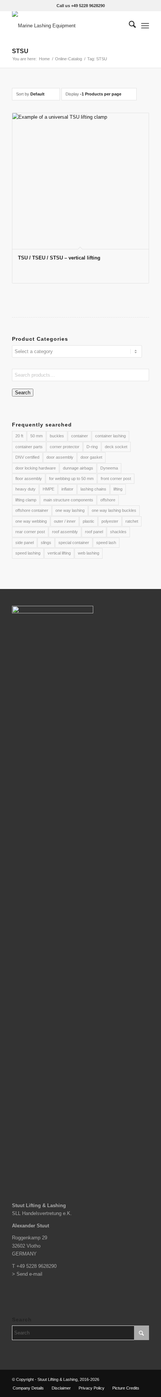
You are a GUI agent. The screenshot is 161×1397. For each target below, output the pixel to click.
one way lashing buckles (114, 510)
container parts (29, 446)
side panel (24, 542)
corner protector (64, 446)
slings (46, 542)
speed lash (106, 542)
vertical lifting (59, 553)
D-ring (92, 446)
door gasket (91, 457)
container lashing (110, 436)
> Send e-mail (27, 1274)
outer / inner (65, 521)
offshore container (31, 510)
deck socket (116, 446)
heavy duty (25, 489)
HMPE (48, 489)
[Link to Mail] (143, 1379)
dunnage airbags (78, 468)
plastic (88, 521)
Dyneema (109, 468)
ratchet (131, 521)
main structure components (68, 500)
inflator (67, 489)
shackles (118, 531)
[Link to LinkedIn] (132, 1379)
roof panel (94, 531)
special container (73, 542)
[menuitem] (128, 26)
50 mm (36, 436)
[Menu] (145, 26)
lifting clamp (25, 500)
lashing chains (93, 489)
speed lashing (27, 553)
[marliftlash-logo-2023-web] (66, 26)
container (79, 436)
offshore (107, 500)
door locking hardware (35, 468)
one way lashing (70, 510)
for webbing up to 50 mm (71, 478)
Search (22, 392)
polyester (109, 521)
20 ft (19, 436)
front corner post (116, 478)
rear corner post (30, 531)
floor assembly (28, 478)
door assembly (59, 457)
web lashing (88, 553)
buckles (57, 436)
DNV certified (27, 457)
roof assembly (65, 531)
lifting (117, 489)
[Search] (128, 26)
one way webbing (31, 521)
